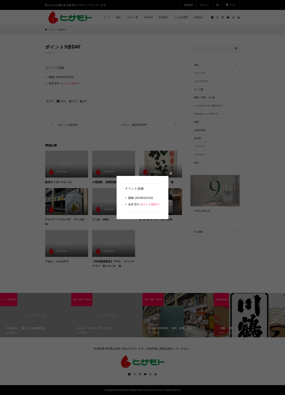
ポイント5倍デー (150, 204)
